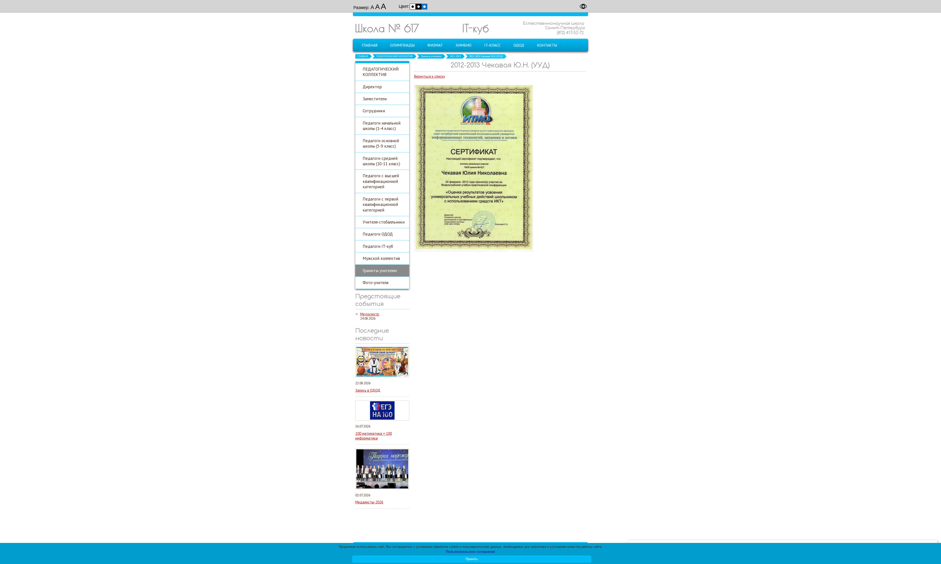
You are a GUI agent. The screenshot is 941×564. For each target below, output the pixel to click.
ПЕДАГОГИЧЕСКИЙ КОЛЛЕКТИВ (394, 56)
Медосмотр (369, 314)
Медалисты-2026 (369, 502)
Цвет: (404, 6)
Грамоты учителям (431, 56)
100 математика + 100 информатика (373, 436)
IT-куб (475, 28)
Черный (418, 7)
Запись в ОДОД (367, 390)
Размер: (361, 7)
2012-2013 (455, 56)
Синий (424, 7)
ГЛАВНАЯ (362, 56)
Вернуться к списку (429, 76)
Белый (413, 7)
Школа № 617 (387, 28)
